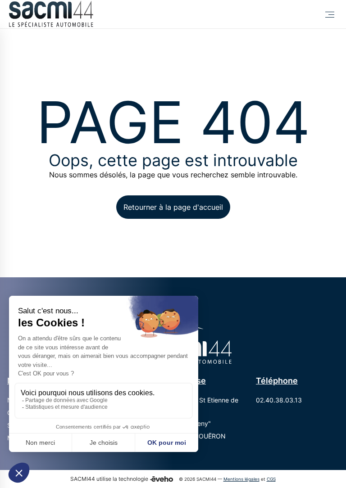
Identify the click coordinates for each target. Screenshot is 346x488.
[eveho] (161, 479)
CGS (271, 479)
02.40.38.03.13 (279, 400)
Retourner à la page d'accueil (173, 207)
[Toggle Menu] (330, 14)
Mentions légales (241, 479)
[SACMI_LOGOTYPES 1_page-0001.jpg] (50, 14)
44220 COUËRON (199, 436)
